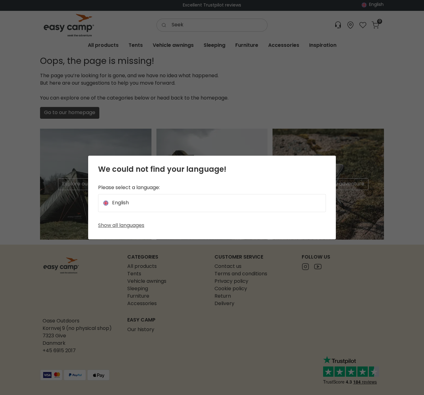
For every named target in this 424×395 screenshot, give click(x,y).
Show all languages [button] (121, 226)
